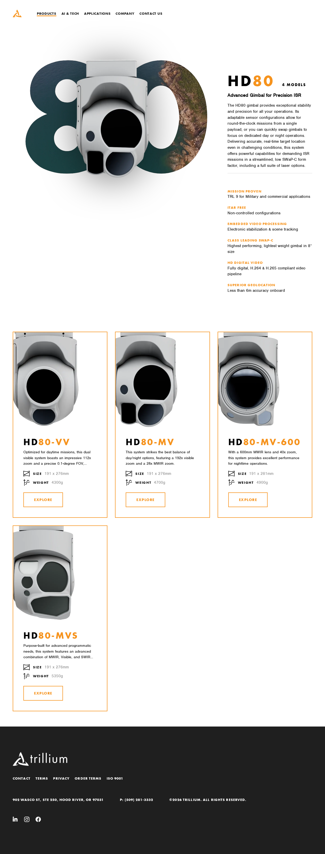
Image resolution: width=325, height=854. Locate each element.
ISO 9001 (115, 778)
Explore (43, 499)
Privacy (61, 778)
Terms (42, 778)
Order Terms (88, 778)
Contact (21, 778)
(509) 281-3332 (139, 799)
